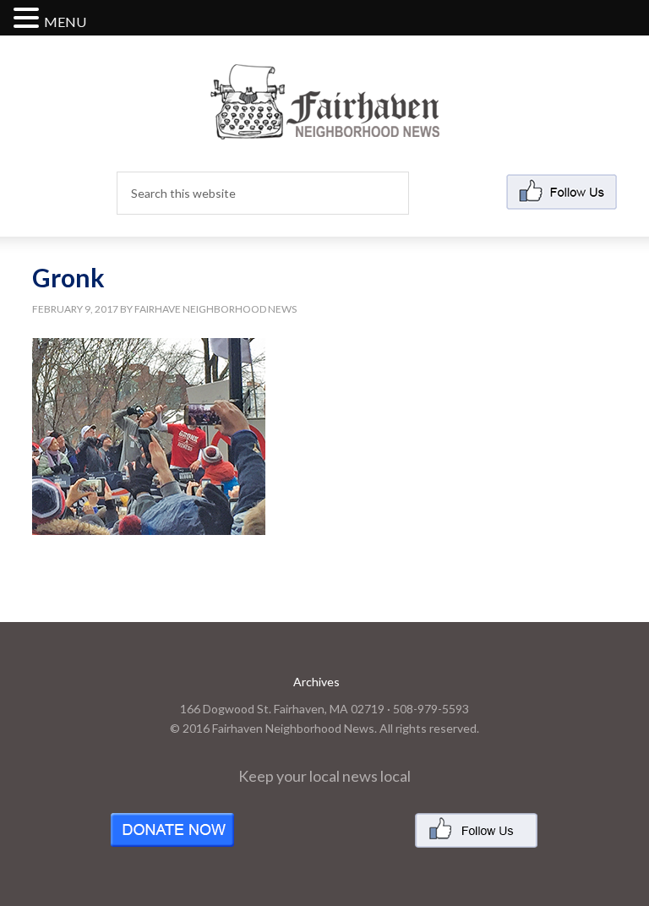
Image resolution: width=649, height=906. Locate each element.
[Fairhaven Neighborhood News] (324, 125)
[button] (29, 19)
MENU (65, 22)
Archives (316, 681)
